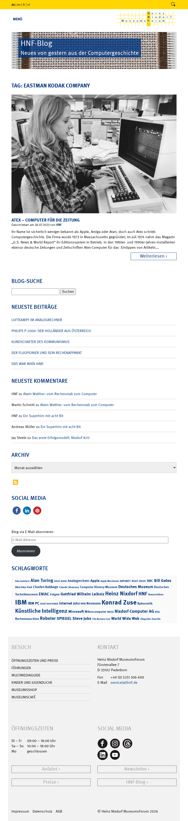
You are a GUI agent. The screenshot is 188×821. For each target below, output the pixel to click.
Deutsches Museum (135, 586)
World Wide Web (125, 618)
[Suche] (173, 4)
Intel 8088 (52, 603)
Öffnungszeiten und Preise (34, 660)
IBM (21, 602)
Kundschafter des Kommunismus (40, 341)
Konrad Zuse (119, 602)
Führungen (21, 667)
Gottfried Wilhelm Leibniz (82, 594)
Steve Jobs (81, 618)
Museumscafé (23, 697)
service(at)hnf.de (124, 682)
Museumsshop (24, 689)
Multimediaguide (25, 675)
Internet (65, 603)
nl (28, 5)
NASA (110, 612)
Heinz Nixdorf (121, 593)
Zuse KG (156, 619)
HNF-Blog (135, 782)
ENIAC (44, 594)
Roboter (48, 618)
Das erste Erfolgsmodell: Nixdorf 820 (60, 437)
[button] (17, 511)
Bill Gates (162, 580)
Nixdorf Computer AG (134, 611)
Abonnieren (26, 551)
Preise (49, 782)
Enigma (55, 594)
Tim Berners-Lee (101, 619)
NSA (157, 612)
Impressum (20, 811)
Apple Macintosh (109, 581)
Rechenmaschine (27, 618)
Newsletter (135, 769)
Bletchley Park (23, 587)
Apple (95, 580)
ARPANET (125, 581)
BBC (150, 580)
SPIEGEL (64, 618)
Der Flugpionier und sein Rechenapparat (46, 352)
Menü (17, 19)
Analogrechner (78, 580)
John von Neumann (87, 603)
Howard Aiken (155, 594)
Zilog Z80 (145, 619)
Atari (135, 581)
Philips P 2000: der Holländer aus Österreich (51, 330)
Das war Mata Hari (27, 363)
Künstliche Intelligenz (41, 611)
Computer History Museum (98, 587)
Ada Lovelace (22, 581)
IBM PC (33, 603)
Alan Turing (41, 580)
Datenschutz (42, 811)
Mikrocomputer (95, 611)
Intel (43, 603)
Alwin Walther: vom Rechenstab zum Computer (60, 393)
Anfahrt (49, 769)
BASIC (142, 581)
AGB (59, 811)
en (19, 5)
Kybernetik (144, 603)
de (13, 4)
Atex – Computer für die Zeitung (45, 220)
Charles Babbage (45, 587)
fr (24, 5)
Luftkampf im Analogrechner (36, 319)
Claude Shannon (69, 587)
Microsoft (76, 611)
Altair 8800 (60, 581)
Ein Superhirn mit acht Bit (43, 415)
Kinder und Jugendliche (31, 682)
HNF (59, 224)
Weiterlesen (152, 256)
